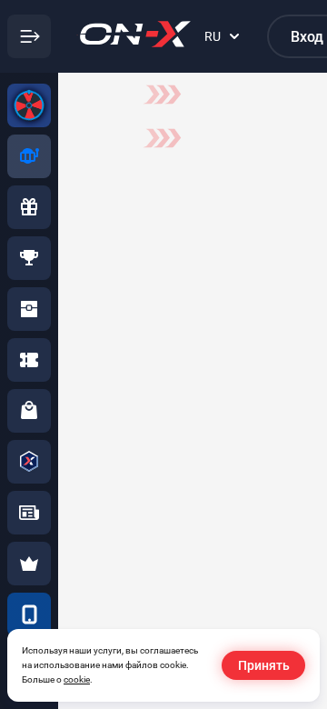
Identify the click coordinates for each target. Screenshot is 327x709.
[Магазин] (29, 411)
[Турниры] (29, 258)
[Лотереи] (29, 360)
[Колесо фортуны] (29, 105)
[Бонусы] (29, 207)
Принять (264, 665)
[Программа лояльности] (29, 462)
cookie (77, 679)
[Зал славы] (29, 563)
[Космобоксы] (29, 309)
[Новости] (29, 512)
